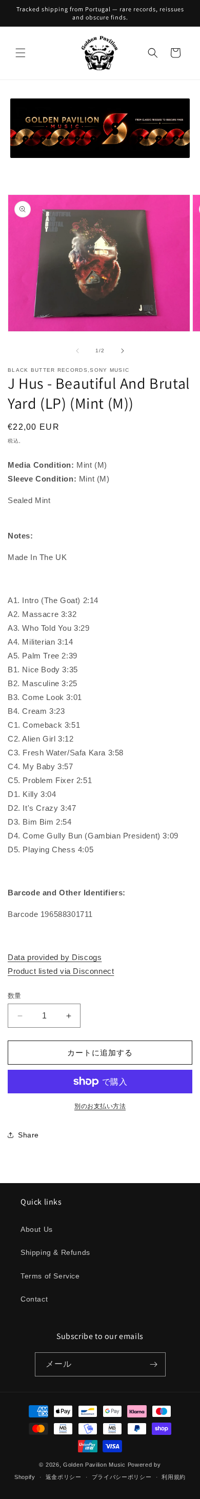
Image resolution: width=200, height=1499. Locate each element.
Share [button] (28, 1135)
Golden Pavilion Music (94, 1465)
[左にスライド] (77, 350)
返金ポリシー (64, 1477)
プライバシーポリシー (122, 1477)
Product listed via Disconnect (61, 971)
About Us (37, 1229)
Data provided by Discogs (55, 957)
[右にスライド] (122, 350)
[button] (20, 53)
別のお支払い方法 (100, 1106)
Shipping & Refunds (55, 1252)
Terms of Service (50, 1276)
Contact (34, 1299)
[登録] (154, 1364)
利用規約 (174, 1477)
